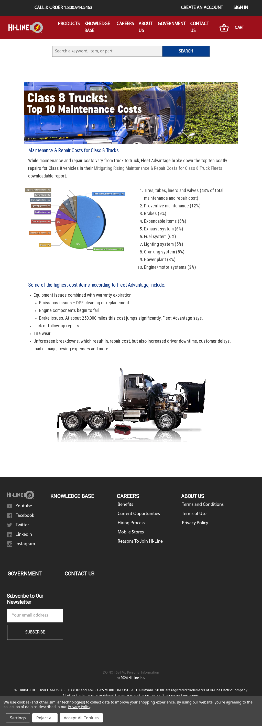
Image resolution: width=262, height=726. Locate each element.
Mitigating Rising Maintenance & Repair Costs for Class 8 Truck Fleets (158, 168)
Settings (18, 718)
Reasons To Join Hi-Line (140, 541)
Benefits (125, 504)
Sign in (241, 8)
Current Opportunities (139, 514)
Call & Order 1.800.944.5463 (63, 8)
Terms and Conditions (203, 504)
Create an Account (202, 8)
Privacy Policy (195, 523)
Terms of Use (194, 514)
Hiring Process (131, 523)
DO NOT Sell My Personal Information (131, 673)
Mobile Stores (131, 532)
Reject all (44, 718)
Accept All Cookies (81, 718)
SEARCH (186, 51)
